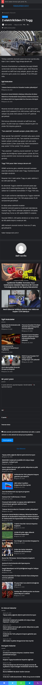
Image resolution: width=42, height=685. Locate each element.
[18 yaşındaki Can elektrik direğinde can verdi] (7, 585)
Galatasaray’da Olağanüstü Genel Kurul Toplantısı (10, 348)
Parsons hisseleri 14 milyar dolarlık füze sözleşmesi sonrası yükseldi (31, 327)
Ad (3, 410)
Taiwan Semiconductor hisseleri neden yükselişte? (20, 87)
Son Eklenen (21, 449)
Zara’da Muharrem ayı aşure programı (15, 492)
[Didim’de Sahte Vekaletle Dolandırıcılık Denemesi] (7, 552)
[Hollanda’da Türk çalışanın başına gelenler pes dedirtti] (7, 477)
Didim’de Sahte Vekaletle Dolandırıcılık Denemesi (23, 550)
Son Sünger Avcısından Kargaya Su (26, 541)
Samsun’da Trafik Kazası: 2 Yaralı (14, 497)
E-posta (4, 417)
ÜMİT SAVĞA (8, 24)
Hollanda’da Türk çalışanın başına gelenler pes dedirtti (26, 476)
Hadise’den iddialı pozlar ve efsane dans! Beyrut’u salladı (26, 593)
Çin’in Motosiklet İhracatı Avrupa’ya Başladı (11, 368)
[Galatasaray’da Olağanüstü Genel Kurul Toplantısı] (11, 339)
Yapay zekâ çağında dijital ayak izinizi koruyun (18, 455)
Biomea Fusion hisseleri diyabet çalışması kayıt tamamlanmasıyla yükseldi (30, 337)
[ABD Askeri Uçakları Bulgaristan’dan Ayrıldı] (7, 485)
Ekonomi (12, 12)
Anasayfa (6, 12)
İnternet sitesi (6, 424)
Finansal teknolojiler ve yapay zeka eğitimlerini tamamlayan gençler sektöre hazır (18, 503)
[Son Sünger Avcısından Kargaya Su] (7, 543)
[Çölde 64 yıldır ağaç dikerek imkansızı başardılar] (7, 535)
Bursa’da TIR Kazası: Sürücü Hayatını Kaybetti (18, 558)
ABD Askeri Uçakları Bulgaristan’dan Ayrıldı (22, 484)
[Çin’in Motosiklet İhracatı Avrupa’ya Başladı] (11, 360)
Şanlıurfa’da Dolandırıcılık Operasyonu (11, 326)
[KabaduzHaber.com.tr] (21, 6)
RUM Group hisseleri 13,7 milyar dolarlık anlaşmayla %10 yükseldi (30, 358)
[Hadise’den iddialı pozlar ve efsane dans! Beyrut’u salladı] (7, 594)
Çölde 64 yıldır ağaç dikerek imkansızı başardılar (24, 533)
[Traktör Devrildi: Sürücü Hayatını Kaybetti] (7, 526)
